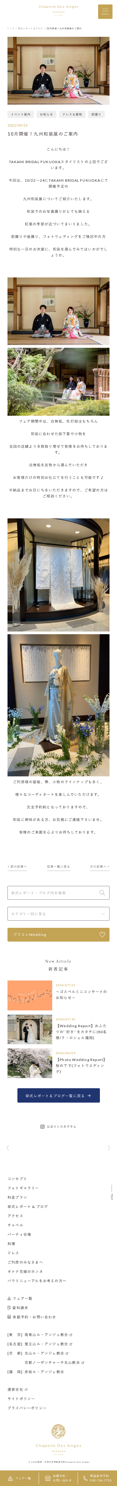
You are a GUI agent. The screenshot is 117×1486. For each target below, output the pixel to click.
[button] (8, 1148)
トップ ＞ (12, 28)
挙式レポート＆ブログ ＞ (32, 28)
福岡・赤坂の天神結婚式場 (51, 1462)
